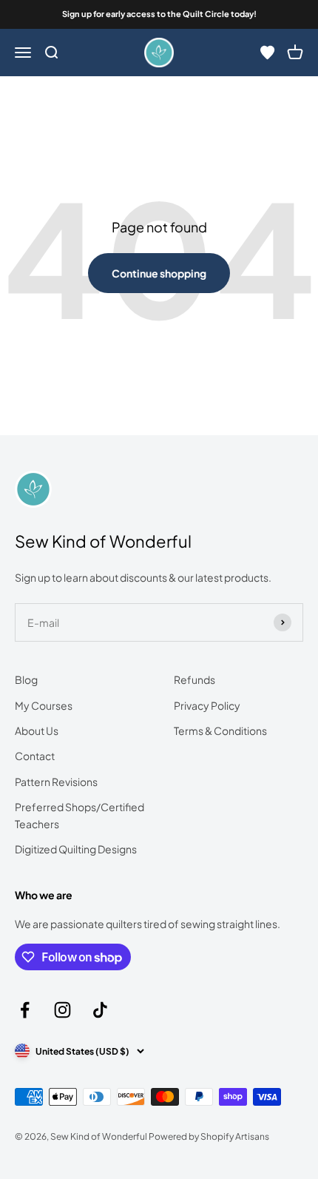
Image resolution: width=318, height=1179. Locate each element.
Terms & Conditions (220, 730)
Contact (35, 755)
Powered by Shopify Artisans (209, 1136)
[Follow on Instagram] (62, 1010)
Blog (26, 679)
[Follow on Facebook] (25, 1010)
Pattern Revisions (56, 781)
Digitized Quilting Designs (76, 849)
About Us (36, 730)
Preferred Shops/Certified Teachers (79, 815)
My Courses (43, 705)
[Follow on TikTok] (100, 1010)
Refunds (194, 679)
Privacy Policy (207, 705)
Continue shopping (159, 273)
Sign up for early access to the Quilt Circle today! (159, 14)
